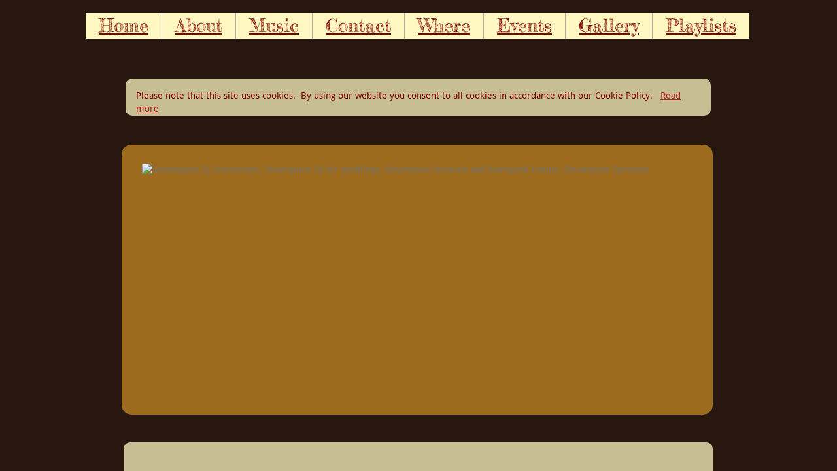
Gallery (609, 25)
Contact (358, 25)
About (198, 25)
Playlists (701, 25)
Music (274, 25)
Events (524, 25)
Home (123, 25)
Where (444, 25)
